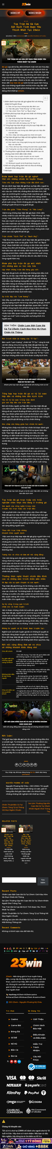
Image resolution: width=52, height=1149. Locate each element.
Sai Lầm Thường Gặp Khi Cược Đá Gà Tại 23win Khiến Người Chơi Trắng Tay (26, 840)
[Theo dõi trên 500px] (19, 1061)
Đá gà (4, 67)
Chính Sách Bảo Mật (39, 1027)
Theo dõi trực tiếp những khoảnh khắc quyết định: (28, 147)
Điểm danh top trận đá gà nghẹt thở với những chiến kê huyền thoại (24, 103)
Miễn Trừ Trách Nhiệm (37, 1047)
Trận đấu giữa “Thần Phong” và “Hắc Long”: (25, 109)
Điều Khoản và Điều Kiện (39, 1036)
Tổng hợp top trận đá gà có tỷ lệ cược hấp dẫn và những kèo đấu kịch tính (25, 127)
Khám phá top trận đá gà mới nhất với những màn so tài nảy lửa (25, 115)
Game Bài (16, 1025)
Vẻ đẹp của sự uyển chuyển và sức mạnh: (24, 156)
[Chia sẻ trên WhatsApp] (16, 765)
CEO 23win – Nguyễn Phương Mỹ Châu (25, 1002)
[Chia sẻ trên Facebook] (20, 765)
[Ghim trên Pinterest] (31, 765)
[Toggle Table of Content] (44, 98)
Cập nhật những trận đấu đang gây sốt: (23, 118)
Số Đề (14, 1037)
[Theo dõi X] (8, 1061)
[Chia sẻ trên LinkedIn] (35, 765)
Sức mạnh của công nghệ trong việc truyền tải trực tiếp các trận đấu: (27, 143)
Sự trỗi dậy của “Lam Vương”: (20, 121)
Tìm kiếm (6, 875)
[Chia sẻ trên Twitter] (24, 765)
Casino (14, 1019)
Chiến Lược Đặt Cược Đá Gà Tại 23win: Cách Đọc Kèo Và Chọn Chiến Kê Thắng (8, 840)
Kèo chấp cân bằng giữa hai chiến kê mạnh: (25, 135)
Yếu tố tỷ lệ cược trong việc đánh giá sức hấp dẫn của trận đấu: (26, 132)
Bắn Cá (14, 1050)
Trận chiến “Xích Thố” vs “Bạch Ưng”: (22, 111)
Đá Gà (26, 21)
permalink (25, 774)
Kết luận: (8, 171)
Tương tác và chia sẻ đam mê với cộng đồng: (26, 149)
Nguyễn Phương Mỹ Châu (36, 36)
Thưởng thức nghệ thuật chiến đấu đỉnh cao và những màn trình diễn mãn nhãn (24, 153)
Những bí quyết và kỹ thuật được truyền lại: (25, 163)
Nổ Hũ (14, 1043)
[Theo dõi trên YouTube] (15, 1061)
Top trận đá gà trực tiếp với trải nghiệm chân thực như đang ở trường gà (25, 138)
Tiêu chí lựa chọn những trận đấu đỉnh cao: (24, 106)
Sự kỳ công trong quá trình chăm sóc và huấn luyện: (26, 160)
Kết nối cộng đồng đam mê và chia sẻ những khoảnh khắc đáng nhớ (23, 167)
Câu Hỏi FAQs (37, 1058)
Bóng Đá (15, 1031)
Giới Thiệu (38, 1019)
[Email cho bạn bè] (28, 765)
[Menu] (3, 4)
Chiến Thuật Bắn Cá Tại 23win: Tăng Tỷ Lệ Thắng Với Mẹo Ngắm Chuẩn (13, 807)
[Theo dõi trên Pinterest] (11, 1061)
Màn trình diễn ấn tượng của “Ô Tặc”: (23, 123)
